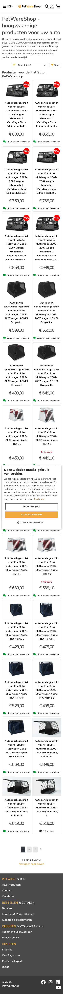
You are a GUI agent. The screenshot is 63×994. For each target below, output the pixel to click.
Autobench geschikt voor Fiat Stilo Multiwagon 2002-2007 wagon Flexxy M (46, 807)
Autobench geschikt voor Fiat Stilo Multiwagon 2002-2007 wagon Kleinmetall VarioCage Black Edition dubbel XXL (46, 247)
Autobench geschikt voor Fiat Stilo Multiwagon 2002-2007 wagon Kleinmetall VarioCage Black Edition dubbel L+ (46, 114)
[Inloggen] (52, 6)
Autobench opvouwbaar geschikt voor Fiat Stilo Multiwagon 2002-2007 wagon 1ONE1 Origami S (16, 375)
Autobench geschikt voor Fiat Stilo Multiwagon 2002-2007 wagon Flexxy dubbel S (16, 807)
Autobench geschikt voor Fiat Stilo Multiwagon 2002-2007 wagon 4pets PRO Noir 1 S (16, 631)
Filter (56, 65)
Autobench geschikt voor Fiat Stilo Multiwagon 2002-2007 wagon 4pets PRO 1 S (16, 436)
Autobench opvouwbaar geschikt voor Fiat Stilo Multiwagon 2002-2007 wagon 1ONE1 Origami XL (46, 375)
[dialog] (31, 497)
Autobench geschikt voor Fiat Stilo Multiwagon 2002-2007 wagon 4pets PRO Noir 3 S (46, 689)
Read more (39, 499)
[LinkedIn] (58, 982)
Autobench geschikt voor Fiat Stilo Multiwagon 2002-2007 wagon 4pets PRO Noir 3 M (16, 689)
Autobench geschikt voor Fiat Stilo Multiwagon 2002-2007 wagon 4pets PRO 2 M (46, 436)
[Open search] (47, 6)
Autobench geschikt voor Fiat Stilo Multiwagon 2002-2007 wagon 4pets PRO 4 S (46, 566)
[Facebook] (43, 982)
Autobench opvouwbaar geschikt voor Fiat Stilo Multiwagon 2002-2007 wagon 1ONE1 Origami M (46, 312)
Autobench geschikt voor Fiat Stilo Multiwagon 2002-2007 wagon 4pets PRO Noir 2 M (46, 631)
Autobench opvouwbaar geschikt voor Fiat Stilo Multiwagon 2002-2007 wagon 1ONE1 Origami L (16, 312)
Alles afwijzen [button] (31, 506)
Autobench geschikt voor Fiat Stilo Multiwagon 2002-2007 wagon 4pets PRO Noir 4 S (16, 748)
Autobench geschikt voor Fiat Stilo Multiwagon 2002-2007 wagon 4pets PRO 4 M (16, 566)
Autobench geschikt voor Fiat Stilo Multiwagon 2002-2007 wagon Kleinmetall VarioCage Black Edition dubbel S (46, 181)
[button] (31, 522)
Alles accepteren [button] (31, 514)
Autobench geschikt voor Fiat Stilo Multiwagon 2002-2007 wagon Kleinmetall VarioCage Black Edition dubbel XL (16, 247)
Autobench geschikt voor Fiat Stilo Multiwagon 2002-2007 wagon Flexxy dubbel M (46, 748)
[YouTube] (58, 987)
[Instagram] (51, 982)
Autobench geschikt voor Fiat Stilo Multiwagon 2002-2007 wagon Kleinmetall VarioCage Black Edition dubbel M (16, 181)
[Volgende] (40, 849)
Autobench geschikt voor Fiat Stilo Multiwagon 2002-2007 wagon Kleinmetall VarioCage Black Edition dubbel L (16, 114)
